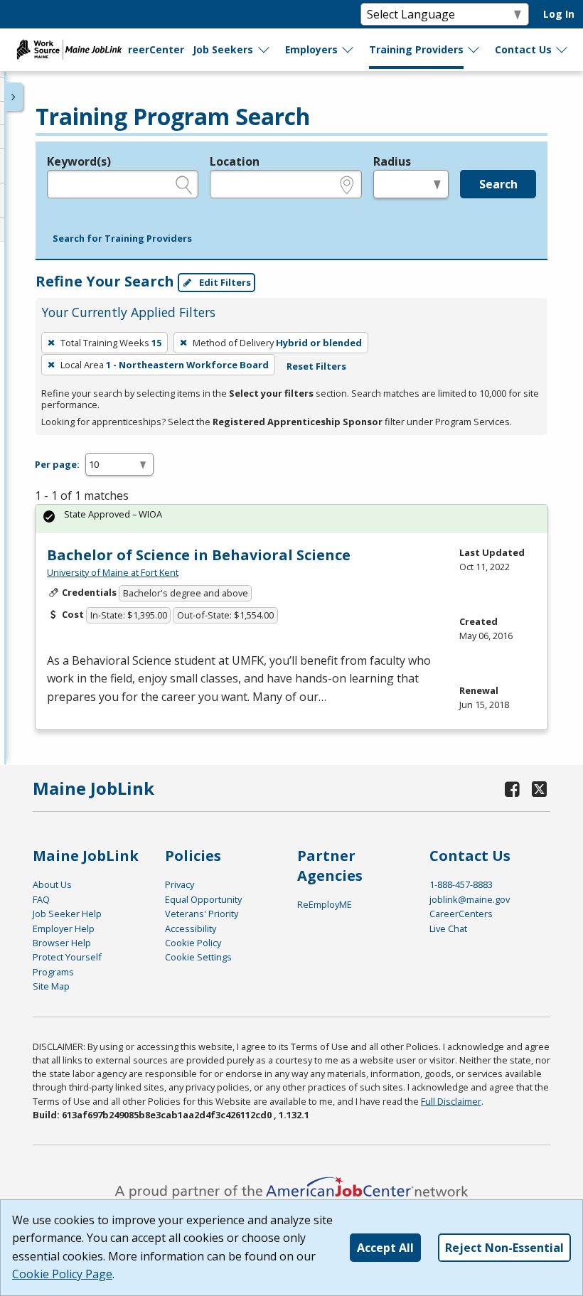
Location (235, 161)
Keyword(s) (79, 161)
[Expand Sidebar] (14, 96)
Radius (392, 161)
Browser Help (62, 942)
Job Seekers (223, 49)
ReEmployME (324, 904)
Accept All (385, 1247)
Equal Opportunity (203, 899)
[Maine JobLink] (69, 49)
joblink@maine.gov (469, 899)
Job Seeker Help (67, 913)
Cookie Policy (193, 942)
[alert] (291, 518)
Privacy (179, 884)
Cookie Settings (198, 956)
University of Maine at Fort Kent (112, 572)
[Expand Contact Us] (562, 49)
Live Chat (448, 928)
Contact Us (523, 49)
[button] (122, 238)
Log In (558, 14)
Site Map (51, 986)
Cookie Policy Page (62, 1274)
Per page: (57, 464)
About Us (52, 884)
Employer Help (64, 928)
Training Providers (416, 49)
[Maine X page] (540, 788)
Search (498, 184)
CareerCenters (461, 913)
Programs (53, 971)
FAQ (41, 899)
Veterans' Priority (201, 913)
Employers (311, 49)
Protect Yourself (67, 956)
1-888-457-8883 (461, 884)
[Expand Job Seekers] (264, 49)
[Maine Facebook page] (513, 788)
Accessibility (190, 928)
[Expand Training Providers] (474, 49)
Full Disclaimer (451, 1101)
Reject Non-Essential (504, 1247)
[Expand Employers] (348, 49)
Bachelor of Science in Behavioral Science (199, 554)
